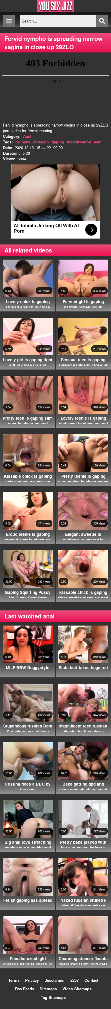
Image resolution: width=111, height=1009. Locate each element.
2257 (74, 980)
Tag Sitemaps (53, 997)
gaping (58, 142)
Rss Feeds (24, 989)
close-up (41, 142)
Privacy (32, 980)
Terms (14, 980)
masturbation (79, 142)
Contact (91, 980)
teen (98, 142)
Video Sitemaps (76, 989)
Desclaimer (54, 980)
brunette (22, 142)
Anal (27, 136)
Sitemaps (48, 989)
